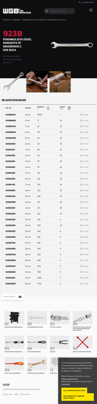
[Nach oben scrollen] (48, 385)
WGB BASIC (16, 20)
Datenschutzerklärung (69, 379)
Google (86, 114)
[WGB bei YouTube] (20, 297)
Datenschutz (25, 394)
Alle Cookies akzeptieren (74, 390)
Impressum (8, 394)
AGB (16, 394)
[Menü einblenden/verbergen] (91, 10)
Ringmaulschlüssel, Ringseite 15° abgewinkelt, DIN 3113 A (44, 20)
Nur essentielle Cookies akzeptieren (73, 397)
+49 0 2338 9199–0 (88, 2)
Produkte (6, 20)
